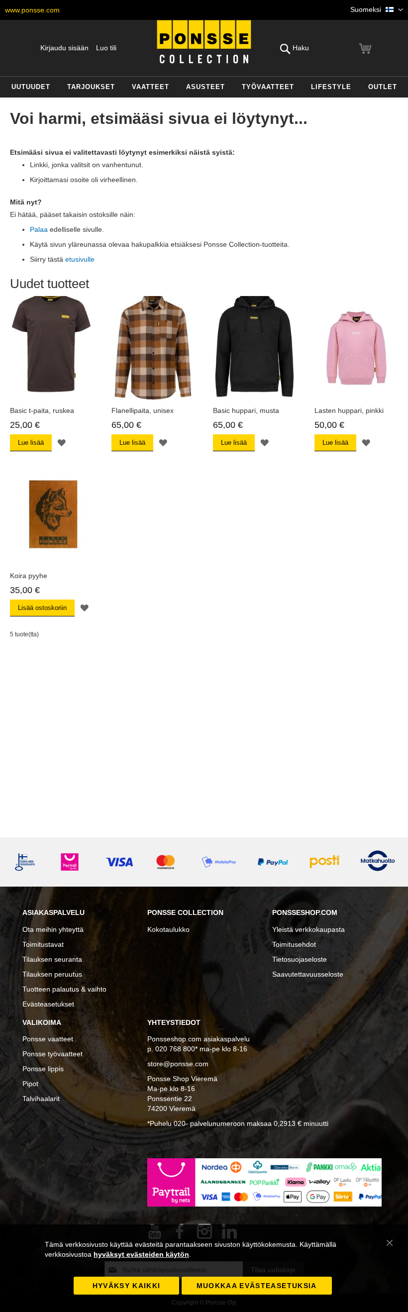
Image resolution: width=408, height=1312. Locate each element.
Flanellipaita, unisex (142, 410)
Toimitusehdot (294, 944)
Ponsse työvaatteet (52, 1054)
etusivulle (80, 259)
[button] (376, 9)
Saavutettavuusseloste (307, 974)
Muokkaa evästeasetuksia (257, 1286)
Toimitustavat (43, 944)
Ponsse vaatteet (47, 1039)
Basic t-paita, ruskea (42, 410)
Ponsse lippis (43, 1069)
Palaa (39, 229)
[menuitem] (30, 87)
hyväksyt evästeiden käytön (141, 1254)
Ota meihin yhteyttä (53, 929)
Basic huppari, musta (246, 410)
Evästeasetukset (48, 1004)
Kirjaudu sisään (64, 48)
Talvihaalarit (41, 1099)
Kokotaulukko (168, 929)
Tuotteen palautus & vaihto (64, 989)
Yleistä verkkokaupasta (308, 929)
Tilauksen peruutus (52, 974)
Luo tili (106, 48)
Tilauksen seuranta (52, 959)
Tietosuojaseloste (299, 959)
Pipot (30, 1084)
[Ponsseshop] (204, 42)
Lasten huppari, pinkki (349, 410)
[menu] (204, 87)
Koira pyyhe (28, 576)
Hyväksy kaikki (127, 1286)
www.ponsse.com (32, 10)
